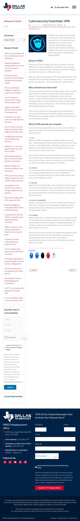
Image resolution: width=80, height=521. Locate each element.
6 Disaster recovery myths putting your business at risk (12, 241)
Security (60, 25)
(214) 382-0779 (62, 7)
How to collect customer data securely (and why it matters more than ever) (14, 129)
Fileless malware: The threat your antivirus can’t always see (14, 168)
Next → (73, 270)
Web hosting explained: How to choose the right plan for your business (13, 158)
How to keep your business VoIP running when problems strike (13, 100)
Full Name (38, 425)
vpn (39, 29)
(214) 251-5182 (18, 446)
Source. (60, 248)
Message (38, 444)
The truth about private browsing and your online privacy (14, 271)
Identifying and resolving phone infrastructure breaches (13, 139)
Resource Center (13, 21)
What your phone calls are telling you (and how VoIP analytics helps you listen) (14, 178)
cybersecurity (47, 27)
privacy (65, 27)
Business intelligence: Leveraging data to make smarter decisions (14, 207)
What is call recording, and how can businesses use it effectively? (14, 55)
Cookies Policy (62, 518)
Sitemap (53, 518)
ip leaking (60, 27)
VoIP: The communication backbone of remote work (14, 290)
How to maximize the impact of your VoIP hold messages (14, 251)
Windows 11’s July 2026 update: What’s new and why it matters (13, 148)
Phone (37, 434)
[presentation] (16, 338)
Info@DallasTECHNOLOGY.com (13, 382)
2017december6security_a (36, 27)
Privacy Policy (72, 518)
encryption (54, 27)
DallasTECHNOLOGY (50, 25)
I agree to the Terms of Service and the (14, 347)
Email (66, 425)
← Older (33, 270)
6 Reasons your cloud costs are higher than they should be (14, 119)
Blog (6, 26)
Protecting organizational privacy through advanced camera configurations (14, 261)
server (69, 27)
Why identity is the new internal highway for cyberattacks (13, 280)
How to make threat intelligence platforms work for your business (13, 90)
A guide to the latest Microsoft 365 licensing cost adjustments (13, 109)
